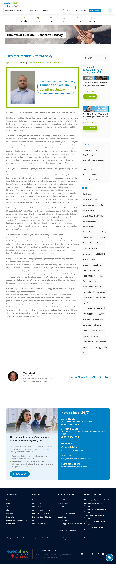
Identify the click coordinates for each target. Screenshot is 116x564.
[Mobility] (78, 20)
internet (88, 314)
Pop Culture (87, 169)
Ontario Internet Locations (16, 520)
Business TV (36, 520)
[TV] (51, 20)
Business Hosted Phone (41, 510)
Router (85, 336)
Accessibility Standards (67, 530)
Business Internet (93, 215)
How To (85, 303)
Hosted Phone (101, 298)
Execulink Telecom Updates (93, 160)
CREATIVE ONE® (52, 557)
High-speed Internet (92, 286)
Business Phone (38, 507)
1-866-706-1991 (71, 10)
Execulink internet (89, 259)
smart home (101, 341)
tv (106, 347)
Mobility (86, 319)
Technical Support (90, 179)
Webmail (61, 507)
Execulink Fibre (33, 10)
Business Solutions (89, 232)
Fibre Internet (90, 281)
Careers (61, 527)
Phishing (97, 325)
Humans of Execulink (91, 165)
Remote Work (98, 330)
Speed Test (62, 517)
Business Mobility (39, 524)
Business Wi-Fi (38, 503)
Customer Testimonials (67, 513)
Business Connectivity (93, 205)
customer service (90, 248)
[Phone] (64, 20)
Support (45, 10)
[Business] (91, 20)
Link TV (100, 314)
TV (7, 507)
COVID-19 (100, 237)
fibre (101, 275)
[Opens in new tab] (82, 554)
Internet (9, 503)
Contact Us (62, 500)
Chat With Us (69, 447)
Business (20, 10)
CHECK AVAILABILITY (19, 474)
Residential (9, 10)
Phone (8, 510)
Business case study (90, 199)
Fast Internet (89, 275)
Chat (84, 10)
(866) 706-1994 (70, 437)
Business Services (90, 150)
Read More (90, 96)
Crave (85, 243)
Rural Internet (11, 517)
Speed (85, 347)
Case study (102, 232)
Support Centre (70, 463)
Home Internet (88, 292)
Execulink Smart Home (92, 265)
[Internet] (38, 20)
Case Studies (88, 155)
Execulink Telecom (91, 270)
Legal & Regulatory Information (47, 551)
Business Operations (89, 221)
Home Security (88, 298)
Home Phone (101, 292)
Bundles (9, 500)
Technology (95, 347)
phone (85, 330)
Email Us (66, 455)
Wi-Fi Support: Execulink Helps (70, 524)
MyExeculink (95, 10)
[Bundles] (25, 20)
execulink (100, 253)
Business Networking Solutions (44, 517)
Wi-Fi (85, 353)
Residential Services (90, 174)
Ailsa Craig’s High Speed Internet (96, 500)
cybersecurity (87, 254)
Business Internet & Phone (42, 513)
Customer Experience (97, 243)
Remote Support (64, 520)
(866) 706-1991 (70, 424)
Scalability (94, 336)
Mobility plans (98, 320)
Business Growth (88, 210)
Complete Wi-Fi (88, 238)
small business (88, 342)
